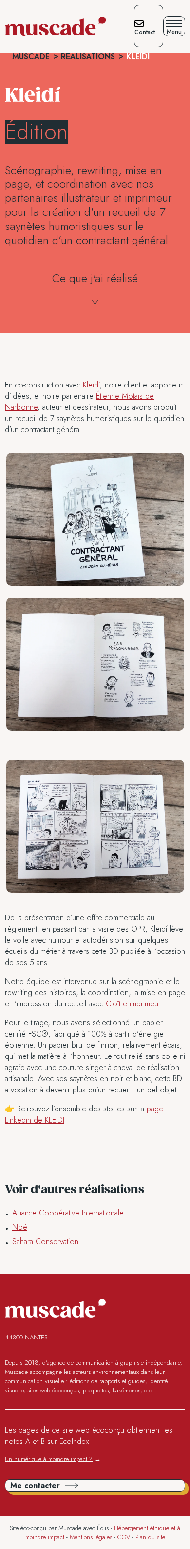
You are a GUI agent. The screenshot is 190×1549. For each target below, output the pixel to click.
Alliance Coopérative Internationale (68, 1212)
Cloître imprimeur (133, 1003)
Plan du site (150, 1537)
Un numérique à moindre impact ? (49, 1458)
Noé (19, 1226)
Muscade (31, 56)
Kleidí (91, 384)
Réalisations (88, 56)
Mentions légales (91, 1537)
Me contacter (35, 1485)
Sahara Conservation (45, 1241)
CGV (123, 1537)
